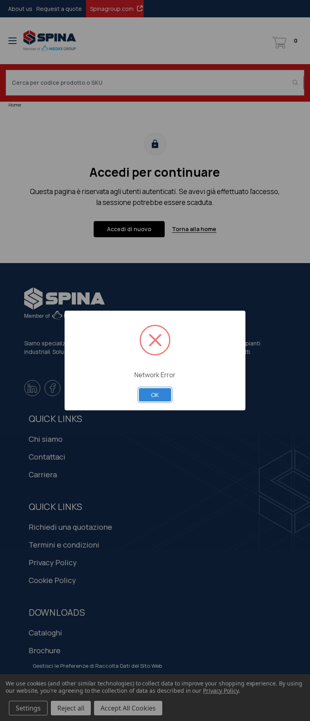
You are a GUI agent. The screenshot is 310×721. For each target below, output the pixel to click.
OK (155, 395)
